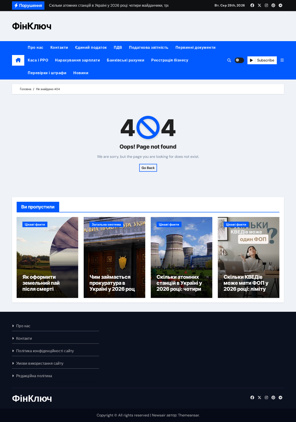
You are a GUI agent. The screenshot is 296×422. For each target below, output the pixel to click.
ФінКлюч (31, 26)
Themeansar (188, 415)
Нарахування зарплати (77, 60)
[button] (282, 60)
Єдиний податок (91, 47)
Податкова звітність (149, 47)
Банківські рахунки (125, 60)
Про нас (35, 47)
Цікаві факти (35, 224)
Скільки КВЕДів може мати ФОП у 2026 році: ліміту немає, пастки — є (246, 286)
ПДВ (118, 47)
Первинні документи (196, 47)
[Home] (18, 60)
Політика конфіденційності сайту (45, 351)
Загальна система (106, 224)
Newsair (159, 415)
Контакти (59, 47)
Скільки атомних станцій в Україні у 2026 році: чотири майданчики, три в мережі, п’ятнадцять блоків (181, 292)
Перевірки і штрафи (47, 72)
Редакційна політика (34, 375)
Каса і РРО (38, 60)
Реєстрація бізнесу (169, 60)
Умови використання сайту (39, 363)
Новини (80, 72)
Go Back (148, 168)
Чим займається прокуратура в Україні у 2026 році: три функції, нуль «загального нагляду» (113, 292)
